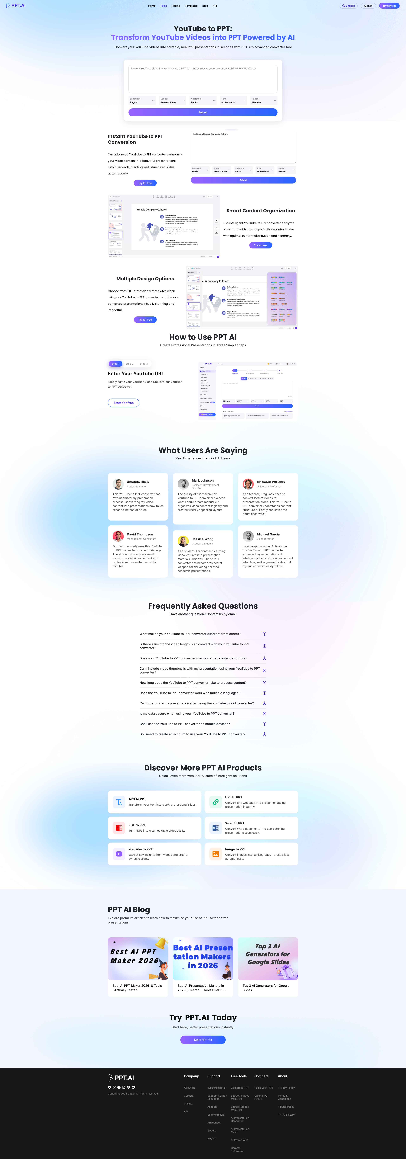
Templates (191, 5)
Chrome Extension (237, 1149)
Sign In (368, 5)
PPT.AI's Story (286, 1114)
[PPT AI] (15, 6)
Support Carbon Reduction (217, 1097)
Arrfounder (214, 1122)
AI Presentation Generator (240, 1119)
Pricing (176, 5)
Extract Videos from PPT (240, 1108)
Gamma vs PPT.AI (260, 1097)
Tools (163, 5)
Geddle (211, 1130)
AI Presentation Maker (240, 1130)
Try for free (389, 5)
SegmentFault (215, 1114)
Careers (188, 1095)
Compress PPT (240, 1087)
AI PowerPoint (239, 1140)
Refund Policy (286, 1106)
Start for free (124, 403)
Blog (205, 5)
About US (190, 1087)
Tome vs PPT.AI (263, 1087)
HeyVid (211, 1138)
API (215, 5)
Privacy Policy (286, 1087)
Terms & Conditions (284, 1097)
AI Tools (212, 1106)
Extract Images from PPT (240, 1097)
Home (151, 5)
